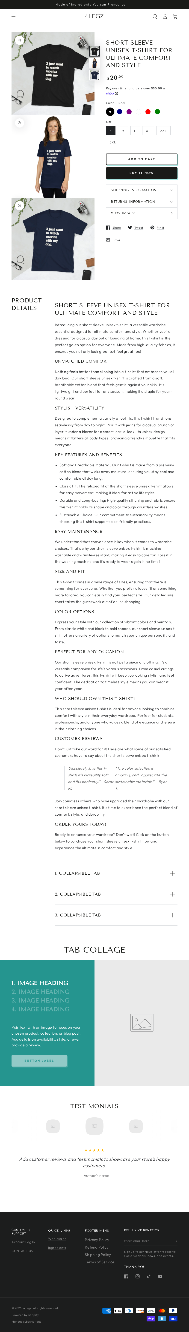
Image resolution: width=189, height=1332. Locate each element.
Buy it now (142, 173)
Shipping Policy (98, 1254)
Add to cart (141, 159)
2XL (163, 131)
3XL (113, 142)
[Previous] (23, 1126)
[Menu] (14, 16)
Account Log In (23, 1242)
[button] (155, 16)
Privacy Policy (97, 1239)
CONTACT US (22, 1251)
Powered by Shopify (25, 1315)
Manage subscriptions (26, 1321)
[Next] (165, 1126)
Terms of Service (100, 1262)
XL (148, 131)
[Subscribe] (175, 1241)
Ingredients (57, 1248)
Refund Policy (97, 1247)
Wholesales (57, 1239)
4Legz (27, 1308)
